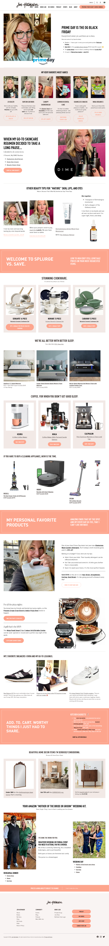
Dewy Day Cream (13, 162)
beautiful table (84, 792)
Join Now (57, 915)
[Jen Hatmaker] (27, 5)
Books (18, 915)
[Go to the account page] (100, 2)
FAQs (18, 923)
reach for (35, 230)
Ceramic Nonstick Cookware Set (54, 321)
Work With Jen (40, 919)
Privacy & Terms (48, 937)
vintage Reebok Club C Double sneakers (82, 693)
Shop (18, 919)
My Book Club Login (60, 917)
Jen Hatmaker (14, 937)
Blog (37, 915)
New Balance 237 (8, 693)
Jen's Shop (81, 921)
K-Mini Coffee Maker (20, 437)
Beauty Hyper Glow (13, 165)
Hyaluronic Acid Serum (15, 159)
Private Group (58, 912)
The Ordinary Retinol (67, 235)
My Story (19, 917)
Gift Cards (19, 921)
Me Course (81, 916)
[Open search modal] (97, 2)
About (18, 912)
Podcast (38, 917)
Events (37, 912)
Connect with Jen (81, 926)
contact (91, 2)
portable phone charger (81, 47)
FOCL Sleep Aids (59, 344)
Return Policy (20, 925)
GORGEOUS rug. (58, 792)
